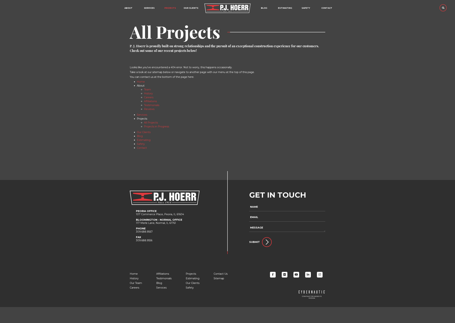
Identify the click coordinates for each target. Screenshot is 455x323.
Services (149, 8)
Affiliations (150, 101)
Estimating (285, 8)
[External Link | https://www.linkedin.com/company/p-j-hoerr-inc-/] (308, 275)
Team (147, 89)
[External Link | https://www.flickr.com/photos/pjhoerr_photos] (284, 275)
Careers (148, 97)
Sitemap (219, 278)
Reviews (149, 109)
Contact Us (221, 273)
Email (254, 217)
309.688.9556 (144, 239)
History (148, 93)
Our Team (136, 283)
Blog (264, 8)
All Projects (151, 122)
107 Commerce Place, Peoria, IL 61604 (160, 212)
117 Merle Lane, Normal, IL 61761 (159, 221)
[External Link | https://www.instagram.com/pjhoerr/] (320, 275)
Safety (306, 8)
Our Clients (191, 8)
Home (141, 81)
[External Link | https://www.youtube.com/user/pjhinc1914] (296, 275)
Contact (326, 8)
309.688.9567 (144, 230)
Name (254, 206)
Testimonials (151, 105)
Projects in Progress (156, 126)
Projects (191, 273)
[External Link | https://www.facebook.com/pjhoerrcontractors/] (273, 275)
